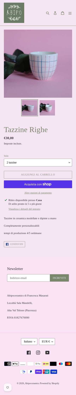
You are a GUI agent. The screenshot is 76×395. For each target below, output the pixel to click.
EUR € (46, 341)
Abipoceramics (32, 383)
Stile (6, 156)
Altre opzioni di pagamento (38, 193)
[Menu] (70, 13)
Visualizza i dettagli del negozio (24, 209)
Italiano (28, 341)
